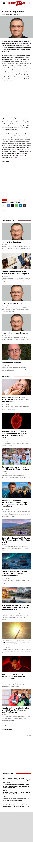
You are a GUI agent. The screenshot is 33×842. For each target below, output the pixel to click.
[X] (12, 205)
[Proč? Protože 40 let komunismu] (16, 293)
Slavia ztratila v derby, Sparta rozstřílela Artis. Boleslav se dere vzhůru (15, 469)
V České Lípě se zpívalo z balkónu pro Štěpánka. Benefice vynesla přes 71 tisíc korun (15, 710)
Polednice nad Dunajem (11, 363)
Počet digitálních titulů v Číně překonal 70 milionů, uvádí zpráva (15, 273)
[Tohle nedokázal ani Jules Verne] (16, 322)
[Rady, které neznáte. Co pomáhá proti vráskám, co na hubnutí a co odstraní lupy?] (16, 387)
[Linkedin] (20, 205)
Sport (4, 796)
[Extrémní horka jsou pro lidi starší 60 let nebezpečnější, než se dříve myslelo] (16, 630)
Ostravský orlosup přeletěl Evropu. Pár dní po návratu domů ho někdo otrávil (16, 540)
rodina (12, 202)
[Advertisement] (16, 100)
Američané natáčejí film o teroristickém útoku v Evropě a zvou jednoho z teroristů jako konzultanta (14, 504)
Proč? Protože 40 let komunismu (15, 303)
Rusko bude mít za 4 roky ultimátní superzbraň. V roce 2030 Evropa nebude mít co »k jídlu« (16, 607)
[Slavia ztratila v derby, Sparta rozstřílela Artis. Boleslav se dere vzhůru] (16, 456)
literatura (5, 202)
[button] (29, 3)
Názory (4, 9)
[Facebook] (8, 205)
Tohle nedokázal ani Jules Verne (15, 333)
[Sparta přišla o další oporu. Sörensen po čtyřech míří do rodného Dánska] (16, 664)
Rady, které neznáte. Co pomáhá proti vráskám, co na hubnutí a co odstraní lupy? (15, 400)
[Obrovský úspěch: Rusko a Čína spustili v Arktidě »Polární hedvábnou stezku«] (16, 561)
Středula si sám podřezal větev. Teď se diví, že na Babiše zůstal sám (16, 793)
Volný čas (5, 776)
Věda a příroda (7, 782)
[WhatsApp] (16, 205)
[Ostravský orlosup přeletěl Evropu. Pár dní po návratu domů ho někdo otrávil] (16, 527)
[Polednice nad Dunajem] (16, 352)
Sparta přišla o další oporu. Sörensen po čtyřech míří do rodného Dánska (13, 676)
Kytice (22, 200)
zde (16, 157)
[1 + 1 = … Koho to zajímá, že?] (16, 231)
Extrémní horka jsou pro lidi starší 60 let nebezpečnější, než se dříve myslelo (16, 643)
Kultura (5, 803)
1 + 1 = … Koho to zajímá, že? (13, 242)
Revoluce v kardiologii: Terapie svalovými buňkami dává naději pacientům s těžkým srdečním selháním (14, 434)
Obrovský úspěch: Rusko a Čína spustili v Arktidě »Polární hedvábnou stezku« (14, 574)
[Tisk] (24, 205)
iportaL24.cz (9, 14)
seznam (18, 202)
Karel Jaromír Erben (13, 200)
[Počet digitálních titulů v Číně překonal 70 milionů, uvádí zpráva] (16, 261)
